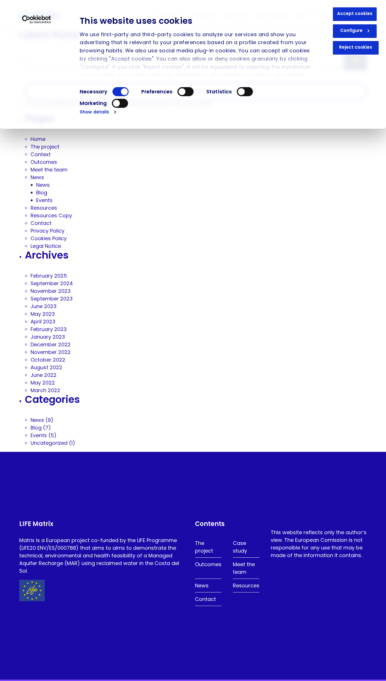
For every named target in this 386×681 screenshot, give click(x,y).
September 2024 (52, 283)
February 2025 (49, 275)
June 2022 (44, 375)
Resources (44, 207)
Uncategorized (49, 442)
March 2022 (45, 390)
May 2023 (43, 313)
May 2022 (43, 382)
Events (44, 200)
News (37, 177)
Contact (41, 223)
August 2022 (46, 367)
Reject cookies (355, 47)
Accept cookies (354, 13)
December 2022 (51, 344)
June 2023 (44, 306)
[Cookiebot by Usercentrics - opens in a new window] (36, 19)
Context (41, 154)
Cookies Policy (49, 238)
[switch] (185, 91)
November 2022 (51, 352)
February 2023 (49, 329)
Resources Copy (51, 215)
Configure (351, 30)
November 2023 (51, 291)
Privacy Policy (47, 230)
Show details (94, 112)
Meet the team (49, 169)
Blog (41, 192)
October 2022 (48, 359)
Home (38, 139)
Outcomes (44, 162)
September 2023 (52, 298)
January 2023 (48, 336)
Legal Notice (46, 246)
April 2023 (43, 321)
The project (45, 146)
